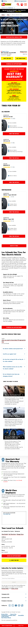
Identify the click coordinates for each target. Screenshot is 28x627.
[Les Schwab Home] (6, 4)
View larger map (6, 514)
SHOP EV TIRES (14, 245)
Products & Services (7, 600)
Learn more (18, 11)
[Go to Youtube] (16, 605)
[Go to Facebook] (9, 605)
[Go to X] (13, 605)
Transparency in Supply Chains (8, 615)
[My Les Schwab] (21, 4)
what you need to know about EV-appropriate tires (14, 340)
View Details (5, 534)
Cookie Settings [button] (5, 616)
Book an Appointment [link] (14, 556)
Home (3, 14)
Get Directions (20, 58)
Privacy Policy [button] (5, 588)
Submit (14, 582)
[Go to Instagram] (19, 605)
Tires (8, 14)
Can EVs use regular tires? (9, 354)
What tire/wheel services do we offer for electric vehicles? (12, 367)
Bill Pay (5, 1)
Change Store (23, 51)
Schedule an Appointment (14, 327)
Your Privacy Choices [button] (6, 617)
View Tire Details (14, 133)
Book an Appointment (21, 1)
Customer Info (5, 597)
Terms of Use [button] (14, 588)
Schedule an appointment (14, 64)
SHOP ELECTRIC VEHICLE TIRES (14, 37)
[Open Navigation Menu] (25, 4)
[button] (6, 8)
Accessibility (21, 615)
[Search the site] (18, 4)
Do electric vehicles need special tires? (13, 348)
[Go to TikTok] (22, 605)
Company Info (5, 594)
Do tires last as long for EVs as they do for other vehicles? (13, 360)
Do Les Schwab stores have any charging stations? (11, 375)
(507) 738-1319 (7, 58)
